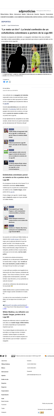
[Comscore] (49, 355)
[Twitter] (7, 81)
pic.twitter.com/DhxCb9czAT (19, 305)
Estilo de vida (30, 14)
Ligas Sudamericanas (13, 25)
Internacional (17, 14)
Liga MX (3, 25)
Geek (2, 398)
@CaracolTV (7, 305)
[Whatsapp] (9, 81)
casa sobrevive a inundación (23, 17)
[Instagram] (6, 356)
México (11, 14)
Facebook (3, 404)
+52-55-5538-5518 (31, 364)
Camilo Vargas (15, 239)
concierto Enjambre (7, 17)
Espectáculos (5, 394)
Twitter (3, 408)
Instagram (3, 412)
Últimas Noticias (4, 14)
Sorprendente (49, 14)
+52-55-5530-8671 (31, 368)
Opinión (24, 14)
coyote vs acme (48, 17)
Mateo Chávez (37, 17)
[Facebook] (4, 81)
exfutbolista (13, 109)
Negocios (42, 14)
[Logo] (27, 11)
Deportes (36, 14)
